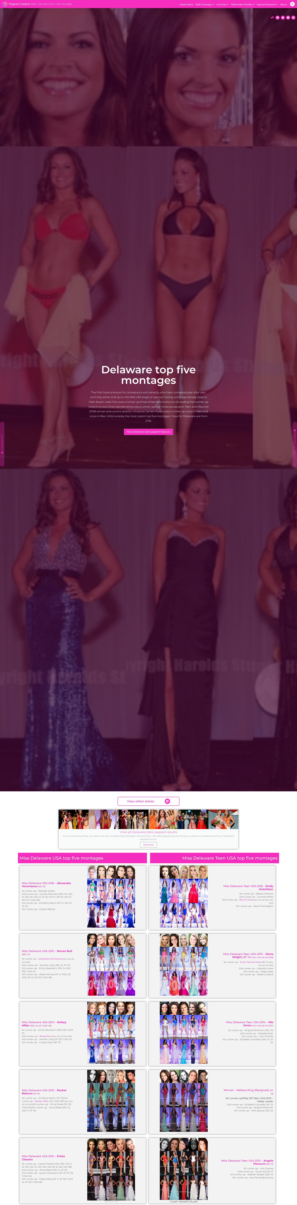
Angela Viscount (263, 1162)
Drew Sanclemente (250, 962)
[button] (292, 4)
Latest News (186, 4)
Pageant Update (19, 3)
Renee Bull (64, 951)
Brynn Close (246, 899)
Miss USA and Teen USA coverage (51, 3)
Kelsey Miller (42, 1101)
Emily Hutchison (266, 888)
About (283, 4)
